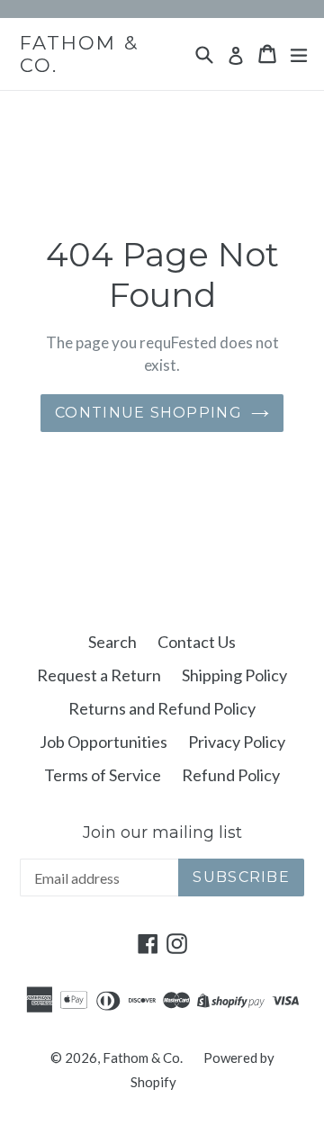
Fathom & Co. (79, 54)
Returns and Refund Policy (162, 708)
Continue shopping (148, 412)
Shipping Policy (234, 675)
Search (112, 642)
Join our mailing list (162, 833)
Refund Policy (231, 775)
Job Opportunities (103, 742)
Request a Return (99, 675)
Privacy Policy (236, 742)
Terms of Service (102, 775)
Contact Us (197, 642)
